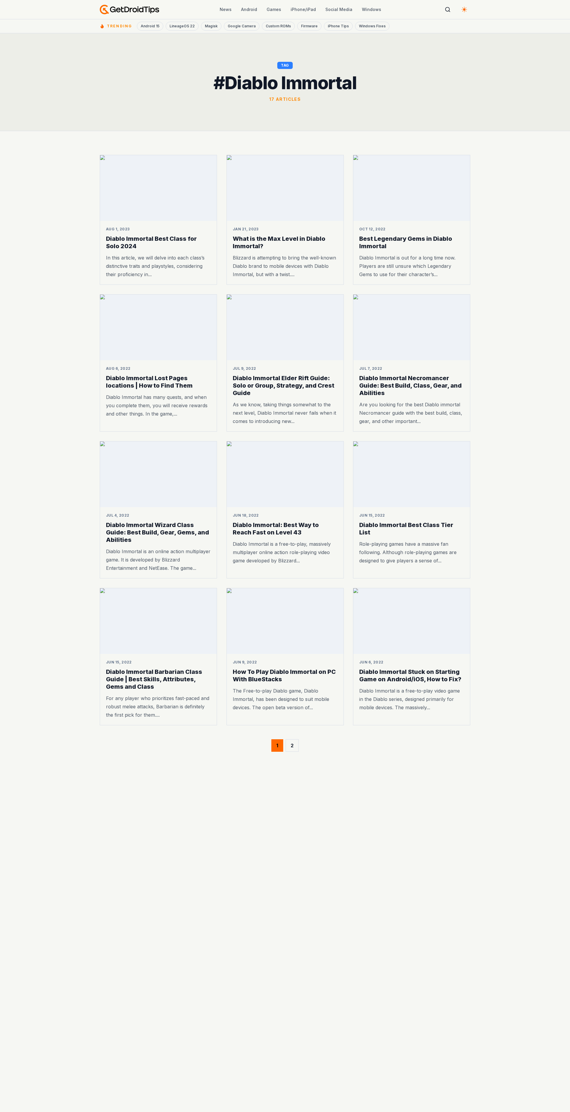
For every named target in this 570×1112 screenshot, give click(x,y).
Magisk (211, 26)
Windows (371, 9)
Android (249, 9)
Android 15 (150, 26)
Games (274, 9)
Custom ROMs (278, 26)
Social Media (338, 9)
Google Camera (242, 26)
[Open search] (448, 9)
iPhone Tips (338, 26)
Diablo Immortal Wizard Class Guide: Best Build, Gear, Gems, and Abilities (157, 532)
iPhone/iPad (303, 9)
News (226, 9)
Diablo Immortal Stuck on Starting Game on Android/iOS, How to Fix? (410, 675)
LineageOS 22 (182, 26)
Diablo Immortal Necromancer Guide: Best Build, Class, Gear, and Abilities (410, 386)
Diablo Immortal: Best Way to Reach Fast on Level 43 (276, 528)
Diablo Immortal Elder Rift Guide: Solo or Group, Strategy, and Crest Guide (283, 386)
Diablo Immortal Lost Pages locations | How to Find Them (149, 382)
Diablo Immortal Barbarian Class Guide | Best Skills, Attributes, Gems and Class (154, 679)
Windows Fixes (372, 26)
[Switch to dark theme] (464, 9)
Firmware (309, 26)
